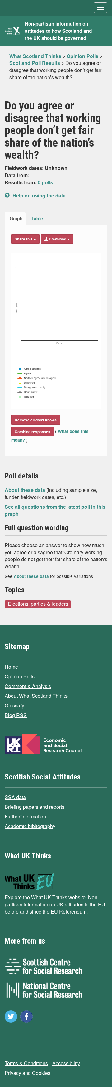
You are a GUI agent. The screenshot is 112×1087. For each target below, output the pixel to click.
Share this (24, 239)
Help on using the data (38, 195)
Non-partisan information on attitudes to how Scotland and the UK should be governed (58, 30)
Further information (25, 816)
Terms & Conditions (26, 1063)
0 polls (45, 182)
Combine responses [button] (32, 431)
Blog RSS (16, 715)
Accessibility (66, 1063)
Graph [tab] (16, 218)
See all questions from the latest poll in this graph (55, 510)
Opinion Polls (20, 676)
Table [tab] (37, 218)
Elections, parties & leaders (38, 603)
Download (57, 239)
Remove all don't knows (36, 420)
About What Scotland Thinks (36, 695)
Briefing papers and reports (34, 806)
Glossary (14, 705)
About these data (25, 489)
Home (11, 666)
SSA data (15, 797)
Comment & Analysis (28, 686)
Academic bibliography (30, 826)
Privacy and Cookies (27, 1072)
